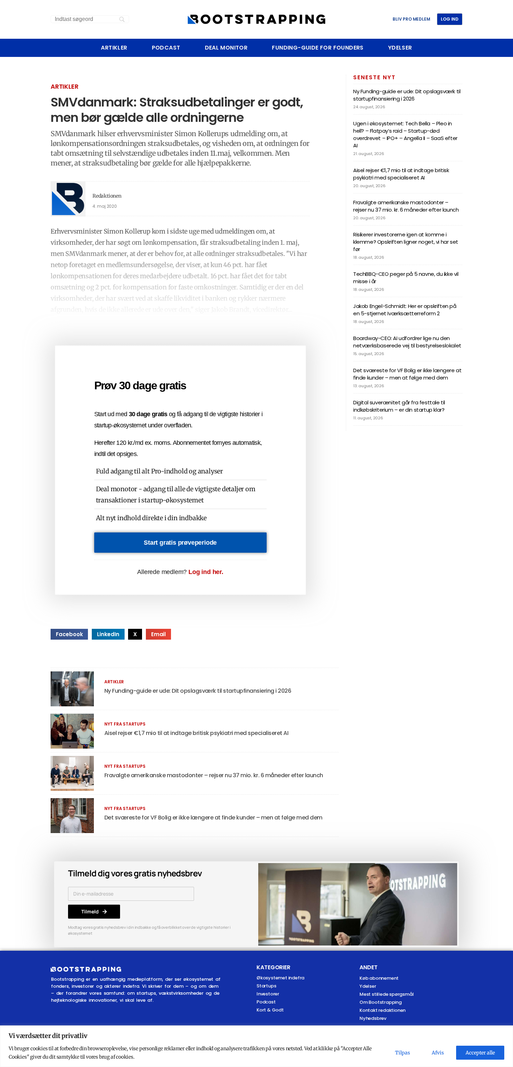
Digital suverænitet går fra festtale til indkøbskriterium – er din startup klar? (399, 406)
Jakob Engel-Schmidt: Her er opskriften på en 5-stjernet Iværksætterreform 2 (404, 309)
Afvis (438, 1053)
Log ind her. (205, 571)
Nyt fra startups (125, 724)
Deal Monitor (226, 48)
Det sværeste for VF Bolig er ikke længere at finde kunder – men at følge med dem (213, 818)
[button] (69, 634)
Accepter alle (480, 1053)
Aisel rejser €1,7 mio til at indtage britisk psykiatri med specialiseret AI (196, 733)
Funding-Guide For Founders (317, 48)
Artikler (114, 48)
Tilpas (402, 1053)
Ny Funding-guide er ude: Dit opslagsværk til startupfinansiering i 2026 (197, 691)
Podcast (166, 48)
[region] (256, 1046)
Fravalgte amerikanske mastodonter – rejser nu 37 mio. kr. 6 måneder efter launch (213, 775)
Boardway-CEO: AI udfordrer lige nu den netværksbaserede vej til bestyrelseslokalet (407, 341)
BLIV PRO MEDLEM (411, 19)
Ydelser (400, 48)
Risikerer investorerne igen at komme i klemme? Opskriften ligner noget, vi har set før (405, 242)
